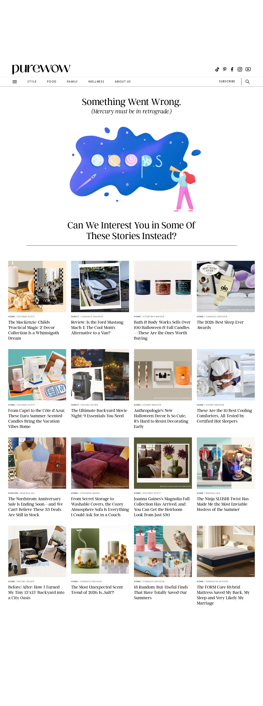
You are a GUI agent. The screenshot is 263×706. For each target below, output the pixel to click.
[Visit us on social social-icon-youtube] (248, 69)
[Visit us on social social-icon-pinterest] (225, 69)
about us (123, 81)
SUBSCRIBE (227, 81)
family (72, 81)
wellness (96, 81)
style (32, 81)
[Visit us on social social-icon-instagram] (239, 69)
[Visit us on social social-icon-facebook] (232, 69)
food (52, 81)
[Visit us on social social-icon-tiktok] (217, 69)
